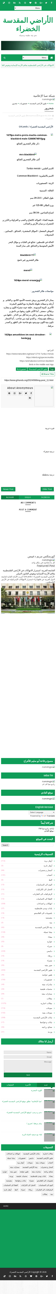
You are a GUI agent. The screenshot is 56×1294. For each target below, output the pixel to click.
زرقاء (50, 956)
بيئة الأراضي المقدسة (43, 927)
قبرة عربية (49, 428)
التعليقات (10, 1085)
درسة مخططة (48, 474)
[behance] (14, 3)
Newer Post (8, 489)
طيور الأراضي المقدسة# (38, 369)
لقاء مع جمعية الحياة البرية (32, 1135)
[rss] (20, 3)
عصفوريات (23, 103)
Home (51, 103)
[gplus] (41, 3)
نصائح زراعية (47, 1027)
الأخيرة (28, 1085)
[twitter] (46, 3)
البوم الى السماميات (44, 885)
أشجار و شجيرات (45, 870)
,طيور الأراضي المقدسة (17, 115)
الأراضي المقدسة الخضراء (28, 24)
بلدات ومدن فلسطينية (43, 908)
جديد (46, 1085)
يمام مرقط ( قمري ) (34, 1123)
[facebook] (51, 3)
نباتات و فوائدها (46, 1022)
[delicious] (4, 3)
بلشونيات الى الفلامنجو (43, 913)
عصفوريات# (21, 369)
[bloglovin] (30, 3)
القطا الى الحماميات (44, 899)
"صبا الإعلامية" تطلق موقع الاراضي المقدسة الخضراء (22, 1101)
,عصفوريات (49, 118)
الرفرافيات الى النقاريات (42, 894)
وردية (50, 1032)
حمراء (49, 946)
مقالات (49, 998)
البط (50, 880)
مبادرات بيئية (47, 984)
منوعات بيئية (47, 1013)
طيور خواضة (47, 975)
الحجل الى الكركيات (44, 889)
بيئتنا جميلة (48, 932)
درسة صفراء (48, 451)
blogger (10, 497)
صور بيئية (48, 965)
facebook (45, 497)
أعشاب (49, 875)
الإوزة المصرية (36, 1090)
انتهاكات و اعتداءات (44, 904)
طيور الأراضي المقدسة (38, 103)
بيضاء (50, 937)
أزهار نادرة (48, 866)
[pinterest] (36, 3)
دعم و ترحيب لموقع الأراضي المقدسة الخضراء (24, 1112)
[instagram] (9, 3)
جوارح (49, 941)
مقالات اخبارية (46, 1003)
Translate (51, 815)
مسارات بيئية (47, 994)
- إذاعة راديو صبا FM (47, 828)
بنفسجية (49, 918)
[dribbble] (25, 3)
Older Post (47, 489)
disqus (28, 497)
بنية (50, 922)
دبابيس (49, 951)
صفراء (49, 961)
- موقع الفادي (49, 831)
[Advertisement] (38, 637)
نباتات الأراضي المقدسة (42, 1017)
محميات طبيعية (46, 989)
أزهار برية (48, 861)
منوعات (49, 1008)
